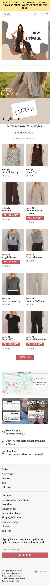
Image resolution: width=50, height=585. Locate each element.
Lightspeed (16, 573)
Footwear (7, 478)
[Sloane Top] (37, 155)
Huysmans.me (16, 576)
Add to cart (11, 215)
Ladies (5, 469)
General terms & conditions (15, 500)
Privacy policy (9, 508)
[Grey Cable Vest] (37, 240)
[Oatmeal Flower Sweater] (37, 193)
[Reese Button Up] (13, 155)
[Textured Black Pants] (37, 322)
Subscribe (25, 555)
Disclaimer (7, 504)
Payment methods (11, 513)
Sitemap (6, 526)
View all (25, 357)
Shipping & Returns (11, 517)
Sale (4, 482)
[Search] (42, 14)
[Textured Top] (13, 322)
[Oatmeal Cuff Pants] (37, 284)
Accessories (8, 474)
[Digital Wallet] (43, 572)
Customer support (11, 522)
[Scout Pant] (13, 193)
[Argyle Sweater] (13, 240)
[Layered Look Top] (13, 284)
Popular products (23, 138)
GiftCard (6, 487)
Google (16, 581)
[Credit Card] (36, 572)
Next (46, 68)
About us (6, 495)
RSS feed (6, 530)
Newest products (24, 133)
